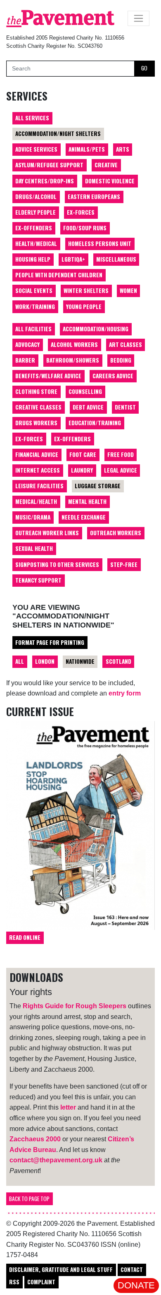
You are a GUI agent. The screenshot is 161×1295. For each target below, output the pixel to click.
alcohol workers (74, 344)
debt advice (88, 407)
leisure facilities (39, 486)
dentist (125, 407)
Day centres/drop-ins (44, 181)
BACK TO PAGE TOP (29, 1198)
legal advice (120, 470)
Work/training (35, 306)
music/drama (32, 517)
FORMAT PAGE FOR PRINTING (49, 642)
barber (25, 360)
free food (120, 454)
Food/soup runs (85, 228)
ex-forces (29, 439)
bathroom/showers (72, 360)
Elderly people (35, 212)
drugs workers (36, 423)
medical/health (36, 501)
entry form (125, 693)
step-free (123, 564)
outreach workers (115, 533)
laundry (82, 470)
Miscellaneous (116, 259)
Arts (122, 149)
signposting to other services (57, 564)
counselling (85, 391)
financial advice (36, 454)
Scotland (118, 661)
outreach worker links (47, 533)
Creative (106, 165)
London (44, 661)
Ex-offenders (33, 228)
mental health (87, 501)
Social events (33, 290)
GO (144, 68)
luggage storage (98, 486)
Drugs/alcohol (36, 196)
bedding (120, 360)
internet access (37, 470)
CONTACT (132, 1269)
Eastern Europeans (94, 196)
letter (68, 1107)
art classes (125, 344)
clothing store (36, 391)
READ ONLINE (24, 937)
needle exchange (84, 517)
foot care (82, 454)
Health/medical (36, 243)
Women (128, 290)
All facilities (33, 329)
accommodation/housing (95, 329)
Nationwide (80, 661)
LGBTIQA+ (73, 259)
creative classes (38, 407)
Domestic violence (110, 181)
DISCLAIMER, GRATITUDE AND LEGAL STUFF (61, 1269)
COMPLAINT (41, 1282)
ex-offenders (72, 439)
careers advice (112, 376)
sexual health (34, 548)
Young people (84, 306)
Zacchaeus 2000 (35, 1139)
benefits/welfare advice (48, 376)
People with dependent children (58, 275)
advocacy (27, 344)
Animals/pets (87, 149)
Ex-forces (81, 212)
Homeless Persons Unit (99, 243)
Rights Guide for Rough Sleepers (74, 1005)
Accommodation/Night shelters (58, 133)
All (19, 661)
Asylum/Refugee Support (49, 165)
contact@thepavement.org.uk (55, 1160)
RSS (14, 1282)
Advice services (36, 149)
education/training (95, 423)
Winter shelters (86, 290)
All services (32, 118)
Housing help (32, 259)
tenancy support (38, 580)
